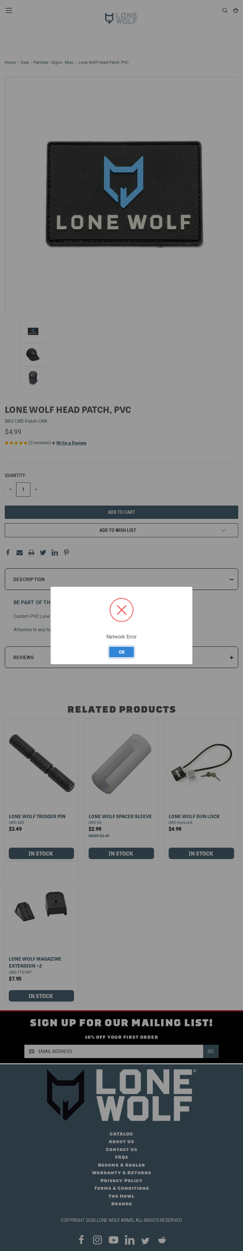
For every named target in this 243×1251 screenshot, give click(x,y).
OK (122, 652)
